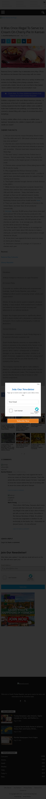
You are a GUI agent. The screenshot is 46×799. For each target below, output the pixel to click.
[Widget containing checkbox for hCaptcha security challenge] (23, 410)
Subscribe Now (23, 421)
